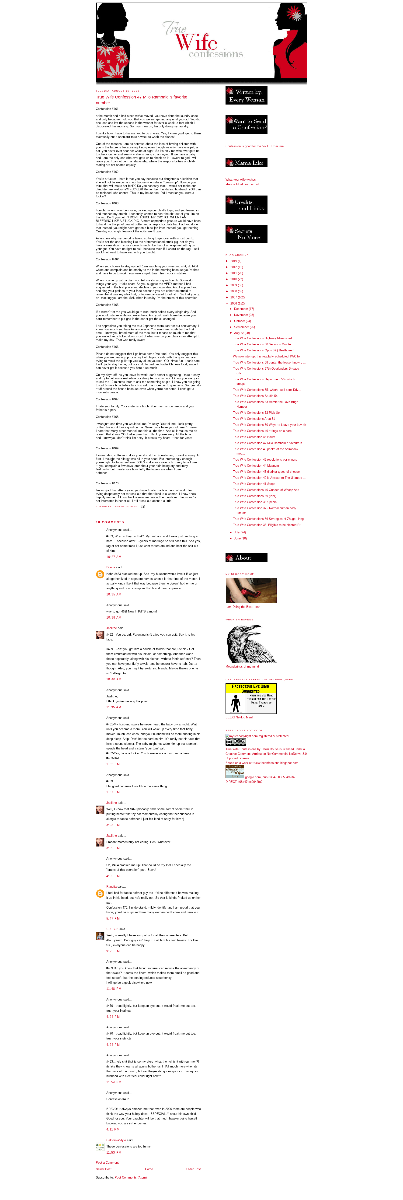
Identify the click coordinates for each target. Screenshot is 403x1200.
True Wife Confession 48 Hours (254, 437)
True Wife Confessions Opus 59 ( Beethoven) (263, 350)
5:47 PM (113, 918)
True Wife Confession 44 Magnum (256, 465)
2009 (234, 285)
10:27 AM (114, 557)
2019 (234, 261)
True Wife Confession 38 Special (255, 502)
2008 (234, 291)
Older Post (193, 1169)
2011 (234, 273)
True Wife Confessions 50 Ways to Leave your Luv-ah (269, 425)
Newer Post (103, 1169)
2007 (234, 297)
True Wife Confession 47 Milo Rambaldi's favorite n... (269, 443)
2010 (234, 279)
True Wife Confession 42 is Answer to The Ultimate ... (269, 477)
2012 (234, 267)
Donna (110, 567)
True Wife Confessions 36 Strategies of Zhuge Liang (268, 519)
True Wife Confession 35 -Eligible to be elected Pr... (268, 525)
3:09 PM (113, 848)
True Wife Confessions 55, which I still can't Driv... (267, 390)
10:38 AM (114, 617)
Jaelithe (111, 628)
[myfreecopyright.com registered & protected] (257, 736)
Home (149, 1169)
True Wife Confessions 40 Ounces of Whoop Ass (266, 490)
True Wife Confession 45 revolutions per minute (265, 459)
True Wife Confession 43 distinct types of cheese (266, 471)
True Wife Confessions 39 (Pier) (254, 496)
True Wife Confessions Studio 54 (255, 396)
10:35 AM (114, 594)
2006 (234, 303)
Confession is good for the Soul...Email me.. (255, 146)
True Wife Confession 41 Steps (254, 484)
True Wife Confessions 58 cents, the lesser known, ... (269, 362)
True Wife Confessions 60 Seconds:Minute (262, 344)
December (241, 309)
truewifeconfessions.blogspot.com (276, 763)
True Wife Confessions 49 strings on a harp (262, 431)
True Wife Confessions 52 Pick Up (256, 412)
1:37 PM (113, 792)
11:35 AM (113, 707)
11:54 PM (114, 1082)
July (237, 532)
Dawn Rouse (269, 749)
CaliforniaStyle (116, 1140)
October (240, 321)
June (238, 538)
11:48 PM (114, 988)
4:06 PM (113, 876)
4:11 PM (113, 1129)
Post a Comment (107, 1162)
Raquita (111, 886)
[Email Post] (143, 506)
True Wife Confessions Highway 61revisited (262, 338)
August (239, 333)
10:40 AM (114, 679)
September (242, 327)
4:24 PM (113, 1016)
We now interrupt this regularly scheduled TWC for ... (268, 356)
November (241, 315)
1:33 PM (113, 764)
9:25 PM (113, 951)
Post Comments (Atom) (131, 1177)
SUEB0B (112, 929)
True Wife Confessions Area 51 (254, 418)
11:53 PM (114, 1152)
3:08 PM (113, 825)
